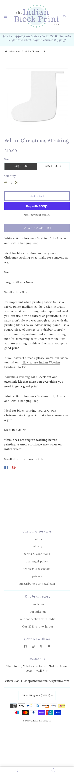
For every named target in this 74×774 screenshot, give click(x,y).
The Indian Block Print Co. (40, 721)
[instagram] (33, 646)
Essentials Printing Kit (19, 377)
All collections (12, 51)
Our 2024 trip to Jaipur (37, 626)
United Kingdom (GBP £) (36, 695)
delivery (37, 546)
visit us (37, 539)
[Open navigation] (8, 16)
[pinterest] (41, 646)
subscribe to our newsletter (37, 583)
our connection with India (38, 619)
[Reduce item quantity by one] (6, 183)
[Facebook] (6, 467)
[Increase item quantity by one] (16, 183)
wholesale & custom (37, 569)
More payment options (37, 214)
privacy (37, 576)
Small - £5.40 (53, 165)
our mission (38, 611)
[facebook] (25, 646)
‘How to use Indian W (37, 362)
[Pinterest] (14, 467)
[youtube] (49, 646)
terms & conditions (37, 554)
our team (38, 604)
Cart (66, 16)
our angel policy (37, 561)
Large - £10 (20, 165)
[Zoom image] (37, 97)
